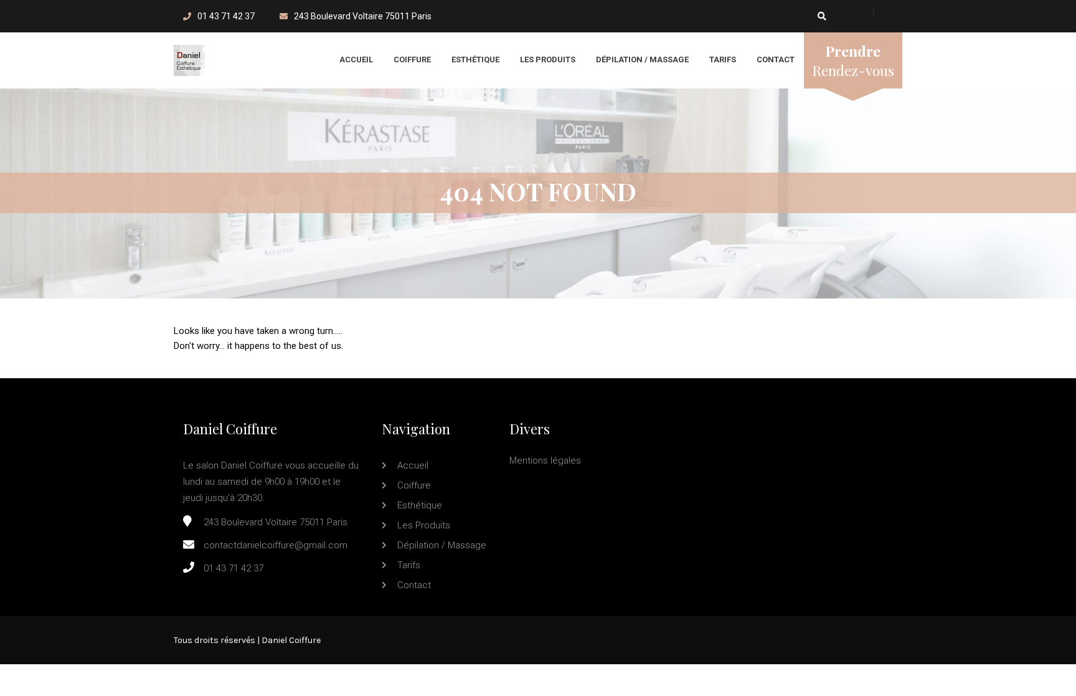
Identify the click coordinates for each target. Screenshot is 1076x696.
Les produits (547, 59)
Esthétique (475, 59)
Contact (776, 59)
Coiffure (412, 59)
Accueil (356, 59)
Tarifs (722, 59)
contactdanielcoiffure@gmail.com (275, 545)
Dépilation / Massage (642, 59)
